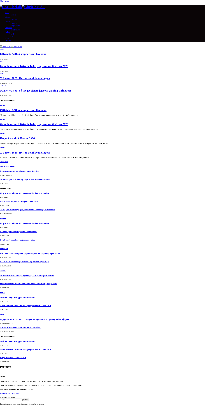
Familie (8, 21)
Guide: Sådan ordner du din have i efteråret (20, 327)
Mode (7, 13)
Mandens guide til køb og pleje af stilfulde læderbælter (25, 179)
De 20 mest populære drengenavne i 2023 (19, 201)
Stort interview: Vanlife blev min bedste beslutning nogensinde (28, 283)
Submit (25, 400)
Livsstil (7, 17)
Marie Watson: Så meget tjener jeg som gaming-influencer (35, 90)
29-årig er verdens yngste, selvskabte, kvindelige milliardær (27, 209)
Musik (11, 34)
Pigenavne (13, 23)
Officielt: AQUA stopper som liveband (23, 53)
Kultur (7, 32)
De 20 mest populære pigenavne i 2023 (17, 240)
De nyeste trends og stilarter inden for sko (19, 171)
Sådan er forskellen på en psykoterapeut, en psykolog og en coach (30, 253)
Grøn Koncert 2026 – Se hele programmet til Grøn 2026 (34, 66)
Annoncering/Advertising (9, 393)
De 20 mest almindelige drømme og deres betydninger (24, 262)
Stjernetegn (13, 19)
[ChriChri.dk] (102, 7)
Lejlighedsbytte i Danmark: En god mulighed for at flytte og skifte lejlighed (34, 319)
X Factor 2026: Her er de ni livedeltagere (25, 78)
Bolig (7, 38)
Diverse (8, 41)
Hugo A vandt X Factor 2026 (17, 138)
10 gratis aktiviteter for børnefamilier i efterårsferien (24, 193)
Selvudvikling (14, 30)
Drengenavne (14, 26)
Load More (4, 162)
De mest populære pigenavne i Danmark (18, 231)
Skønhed (12, 15)
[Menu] (1, 45)
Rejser (11, 36)
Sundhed (8, 28)
